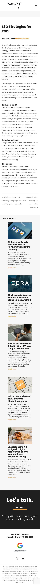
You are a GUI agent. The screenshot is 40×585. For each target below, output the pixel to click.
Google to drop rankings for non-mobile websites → (32, 197)
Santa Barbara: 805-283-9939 (20, 537)
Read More (12, 268)
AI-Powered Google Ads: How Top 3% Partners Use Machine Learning (19, 246)
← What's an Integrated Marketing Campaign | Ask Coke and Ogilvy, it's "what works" (14, 197)
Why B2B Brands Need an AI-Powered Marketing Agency (19, 399)
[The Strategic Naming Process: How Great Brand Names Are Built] (20, 284)
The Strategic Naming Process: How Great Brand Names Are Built (19, 297)
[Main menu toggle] (36, 5)
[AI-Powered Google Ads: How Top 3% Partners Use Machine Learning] (20, 231)
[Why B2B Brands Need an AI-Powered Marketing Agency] (20, 385)
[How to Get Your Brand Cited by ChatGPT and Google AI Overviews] (20, 332)
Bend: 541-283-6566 (20, 534)
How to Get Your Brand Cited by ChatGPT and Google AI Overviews (19, 346)
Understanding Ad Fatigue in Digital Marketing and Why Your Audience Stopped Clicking (18, 452)
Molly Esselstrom (22, 38)
